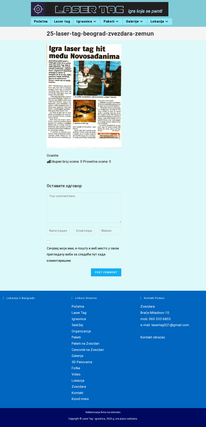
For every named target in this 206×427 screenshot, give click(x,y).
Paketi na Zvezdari (85, 343)
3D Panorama (82, 362)
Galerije (77, 356)
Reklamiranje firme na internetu (103, 412)
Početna (78, 306)
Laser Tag (79, 313)
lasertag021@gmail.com (170, 325)
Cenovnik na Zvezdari (88, 350)
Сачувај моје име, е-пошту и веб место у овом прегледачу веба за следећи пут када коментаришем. (83, 254)
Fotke (76, 368)
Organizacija (81, 331)
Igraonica (79, 319)
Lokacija (78, 380)
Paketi (76, 337)
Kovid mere (80, 399)
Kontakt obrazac (152, 337)
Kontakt (77, 393)
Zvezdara (79, 387)
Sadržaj (77, 325)
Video (76, 374)
